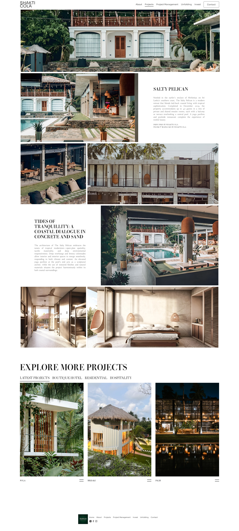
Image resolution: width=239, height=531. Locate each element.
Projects (149, 4)
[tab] (35, 378)
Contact (154, 517)
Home (91, 517)
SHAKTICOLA (27, 4)
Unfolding (186, 4)
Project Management (167, 4)
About (139, 4)
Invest (197, 4)
